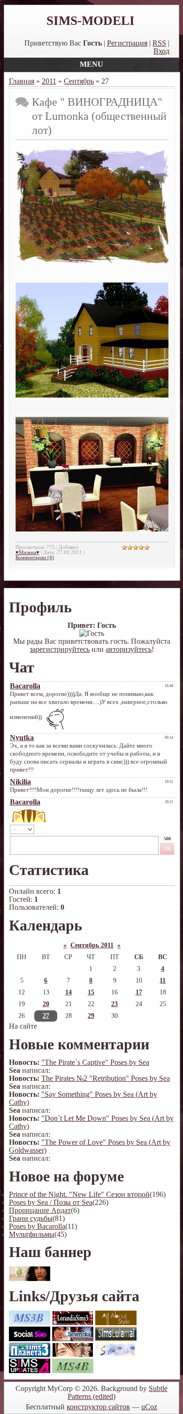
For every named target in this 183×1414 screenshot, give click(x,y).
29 (91, 1015)
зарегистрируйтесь (60, 649)
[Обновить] (140, 829)
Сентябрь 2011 (92, 945)
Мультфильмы (31, 1234)
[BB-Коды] (160, 829)
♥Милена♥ (27, 552)
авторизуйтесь (129, 649)
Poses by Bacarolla (37, 1226)
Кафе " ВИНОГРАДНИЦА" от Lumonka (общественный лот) (99, 116)
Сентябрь (79, 81)
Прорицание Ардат (40, 1210)
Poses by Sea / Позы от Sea (50, 1202)
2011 (49, 81)
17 (139, 992)
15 (91, 992)
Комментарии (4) (34, 557)
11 (163, 980)
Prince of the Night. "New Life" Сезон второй (79, 1194)
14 (68, 992)
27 (46, 1015)
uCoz (149, 1407)
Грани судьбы (31, 1218)
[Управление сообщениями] (170, 829)
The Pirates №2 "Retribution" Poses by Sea (105, 1078)
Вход (161, 51)
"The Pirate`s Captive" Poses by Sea (95, 1062)
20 (46, 1004)
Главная (21, 81)
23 (114, 1004)
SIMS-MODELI (90, 21)
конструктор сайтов (98, 1407)
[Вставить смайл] (150, 829)
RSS (159, 43)
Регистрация (127, 43)
